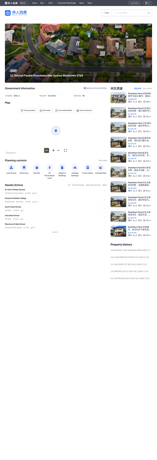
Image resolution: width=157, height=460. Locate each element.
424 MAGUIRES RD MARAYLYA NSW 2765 (130, 257)
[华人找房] (11, 3)
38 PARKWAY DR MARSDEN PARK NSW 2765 (131, 250)
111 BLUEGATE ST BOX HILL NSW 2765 (129, 264)
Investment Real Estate (67, 3)
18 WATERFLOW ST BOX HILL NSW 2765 (129, 271)
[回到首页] (20, 13)
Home (34, 3)
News (81, 3)
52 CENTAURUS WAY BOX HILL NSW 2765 (130, 278)
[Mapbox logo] (11, 152)
